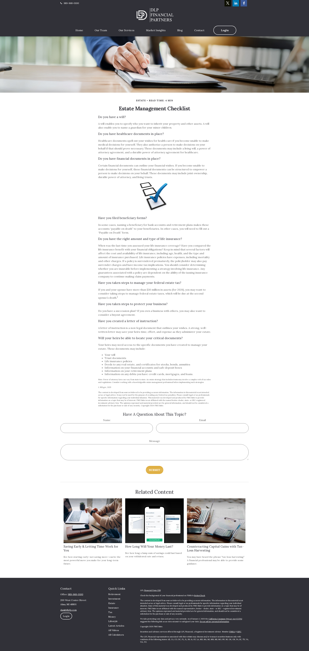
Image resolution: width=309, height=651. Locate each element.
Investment (114, 598)
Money (112, 616)
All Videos (113, 630)
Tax (110, 612)
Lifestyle (113, 621)
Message (154, 441)
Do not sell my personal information (214, 621)
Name (106, 420)
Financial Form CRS (152, 590)
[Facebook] (244, 3)
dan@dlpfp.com (68, 610)
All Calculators (116, 634)
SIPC (239, 632)
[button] (79, 30)
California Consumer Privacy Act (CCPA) (225, 619)
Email (202, 420)
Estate (111, 603)
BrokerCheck (199, 595)
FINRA (232, 632)
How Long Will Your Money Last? (149, 546)
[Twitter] (228, 3)
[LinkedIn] (236, 3)
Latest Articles (116, 625)
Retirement (114, 594)
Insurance (113, 607)
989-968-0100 (71, 3)
